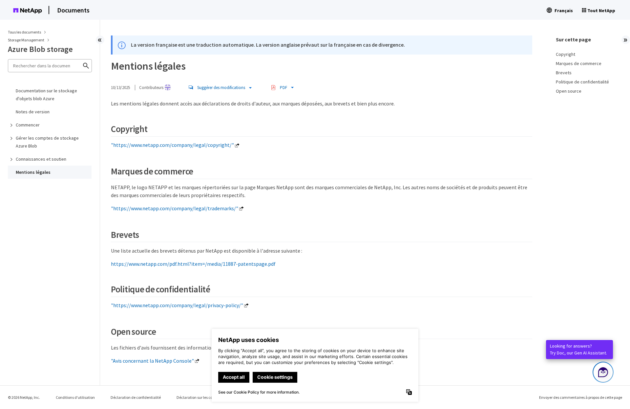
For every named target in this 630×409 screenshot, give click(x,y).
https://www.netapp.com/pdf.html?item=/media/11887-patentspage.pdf (193, 264)
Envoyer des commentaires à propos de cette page (580, 397)
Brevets (564, 73)
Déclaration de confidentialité (136, 397)
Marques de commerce (578, 63)
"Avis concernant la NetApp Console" (152, 360)
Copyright (565, 54)
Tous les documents (24, 32)
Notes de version (33, 112)
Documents (73, 10)
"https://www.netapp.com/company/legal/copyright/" (172, 145)
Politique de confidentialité (582, 82)
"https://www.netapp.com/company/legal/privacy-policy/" (177, 305)
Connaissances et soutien (41, 159)
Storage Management (26, 39)
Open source (568, 91)
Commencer (28, 125)
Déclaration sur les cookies (199, 397)
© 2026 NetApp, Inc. (24, 397)
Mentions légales (33, 172)
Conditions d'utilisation (75, 397)
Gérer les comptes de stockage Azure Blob (47, 142)
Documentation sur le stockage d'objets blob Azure (46, 95)
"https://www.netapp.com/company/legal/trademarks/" (174, 208)
